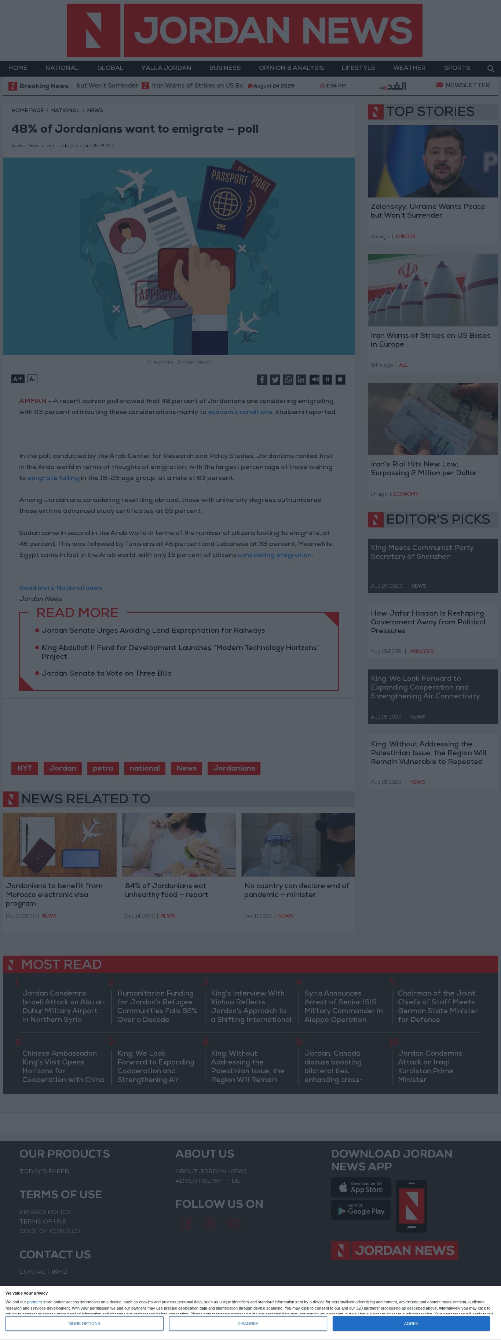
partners (34, 1302)
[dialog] (250, 1313)
